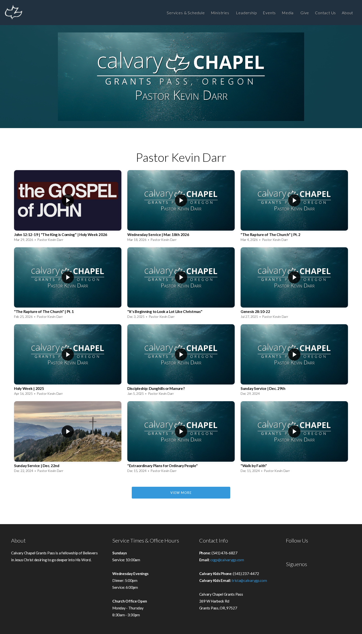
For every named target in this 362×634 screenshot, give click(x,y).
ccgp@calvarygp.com (227, 560)
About (348, 12)
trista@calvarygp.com (249, 580)
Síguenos (296, 564)
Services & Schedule (186, 12)
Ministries (220, 12)
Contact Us (325, 12)
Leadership (246, 12)
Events (269, 12)
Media (288, 12)
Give (304, 12)
